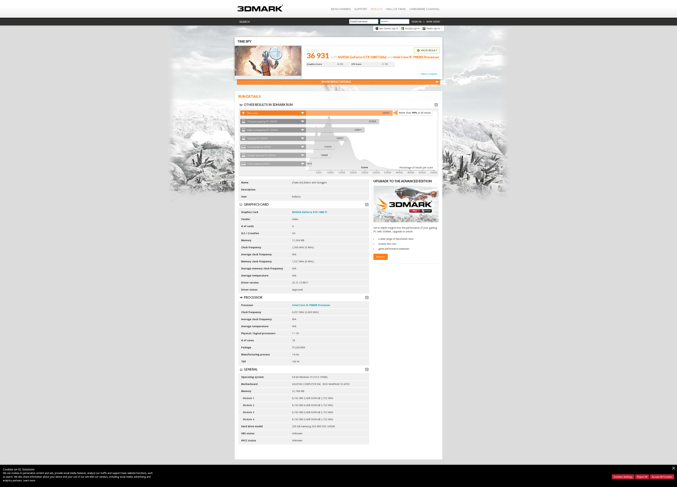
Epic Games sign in (388, 28)
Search (244, 21)
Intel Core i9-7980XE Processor (311, 305)
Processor (253, 297)
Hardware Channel (424, 9)
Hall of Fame (396, 9)
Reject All (642, 476)
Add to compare (429, 74)
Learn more (29, 480)
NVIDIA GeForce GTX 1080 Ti (309, 212)
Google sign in (412, 28)
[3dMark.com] (260, 8)
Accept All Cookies (662, 476)
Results (376, 9)
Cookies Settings (623, 476)
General (251, 369)
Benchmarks (341, 9)
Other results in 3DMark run (268, 104)
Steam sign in (433, 28)
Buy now (380, 256)
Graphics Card (256, 204)
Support (360, 9)
